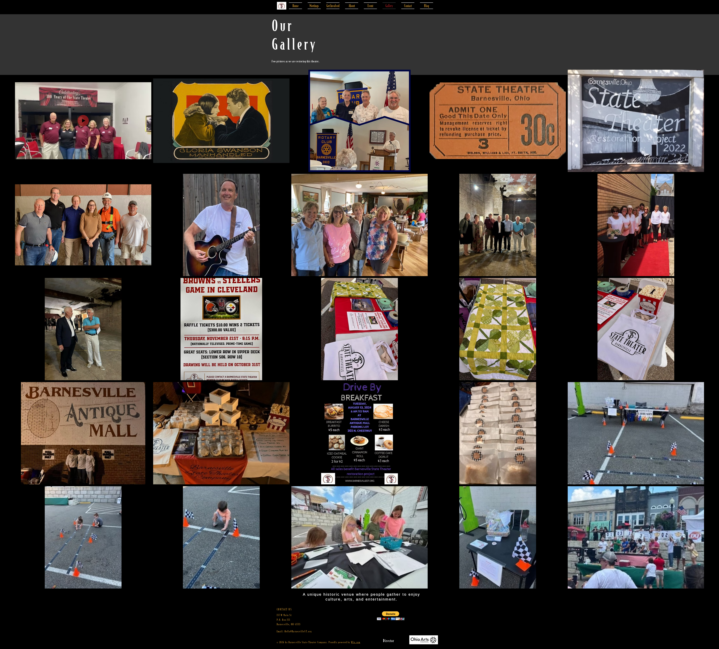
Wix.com (355, 642)
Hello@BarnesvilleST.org (298, 631)
